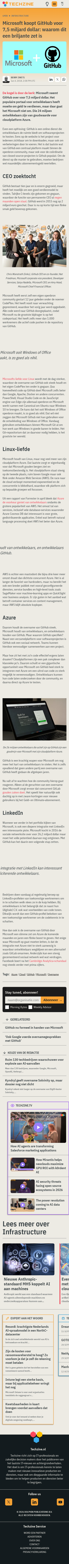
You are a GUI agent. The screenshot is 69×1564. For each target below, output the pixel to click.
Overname (53, 974)
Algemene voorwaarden (34, 1548)
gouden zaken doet (14, 792)
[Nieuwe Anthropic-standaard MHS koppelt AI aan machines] (28, 1259)
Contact (34, 1544)
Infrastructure (20, 15)
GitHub (30, 974)
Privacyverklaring (34, 1551)
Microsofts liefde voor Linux (18, 379)
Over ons (34, 1540)
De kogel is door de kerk (18, 93)
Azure (14, 974)
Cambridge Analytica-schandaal (47, 961)
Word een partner (34, 1532)
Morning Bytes (18, 1007)
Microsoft (41, 974)
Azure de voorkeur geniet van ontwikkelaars (33, 500)
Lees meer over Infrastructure (26, 1228)
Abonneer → (52, 1000)
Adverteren (34, 1536)
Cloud (22, 974)
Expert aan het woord (27, 1318)
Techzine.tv (24, 1105)
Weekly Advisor (43, 1007)
